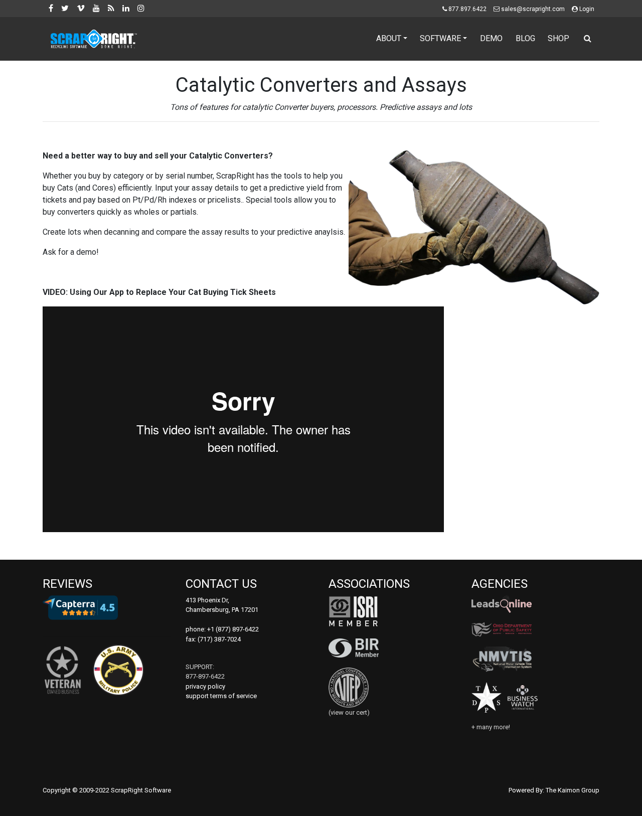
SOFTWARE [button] (440, 38)
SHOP (558, 38)
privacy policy (205, 686)
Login (586, 9)
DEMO (491, 38)
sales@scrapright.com (533, 9)
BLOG (525, 38)
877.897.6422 (467, 9)
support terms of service (221, 696)
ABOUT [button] (388, 38)
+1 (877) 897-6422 (233, 629)
